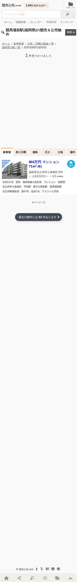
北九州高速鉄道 (11, 191)
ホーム (8, 22)
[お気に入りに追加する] (71, 164)
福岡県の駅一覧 (11, 47)
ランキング (66, 22)
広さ (47, 152)
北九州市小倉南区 (12, 186)
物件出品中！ (37, 5)
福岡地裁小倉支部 (32, 182)
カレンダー (36, 22)
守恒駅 (27, 186)
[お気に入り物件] (57, 578)
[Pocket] (53, 569)
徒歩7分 (35, 191)
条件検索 (18, 43)
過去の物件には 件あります (37, 217)
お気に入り (70, 8)
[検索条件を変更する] (70, 32)
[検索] (67, 14)
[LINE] (58, 569)
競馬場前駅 (56, 186)
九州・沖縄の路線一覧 (40, 43)
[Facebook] (36, 569)
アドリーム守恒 (50, 191)
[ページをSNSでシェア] (19, 578)
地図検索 (21, 22)
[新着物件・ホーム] (6, 578)
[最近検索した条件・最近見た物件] (44, 578)
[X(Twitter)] (42, 569)
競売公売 (8, 5)
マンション (50, 182)
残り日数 (21, 152)
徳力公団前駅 (40, 186)
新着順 (7, 152)
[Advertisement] (38, 102)
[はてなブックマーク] (47, 569)
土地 (60, 152)
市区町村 (51, 22)
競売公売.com (26, 569)
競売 (18, 182)
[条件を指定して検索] (32, 578)
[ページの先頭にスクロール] (70, 578)
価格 (35, 152)
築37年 (25, 191)
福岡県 (61, 182)
